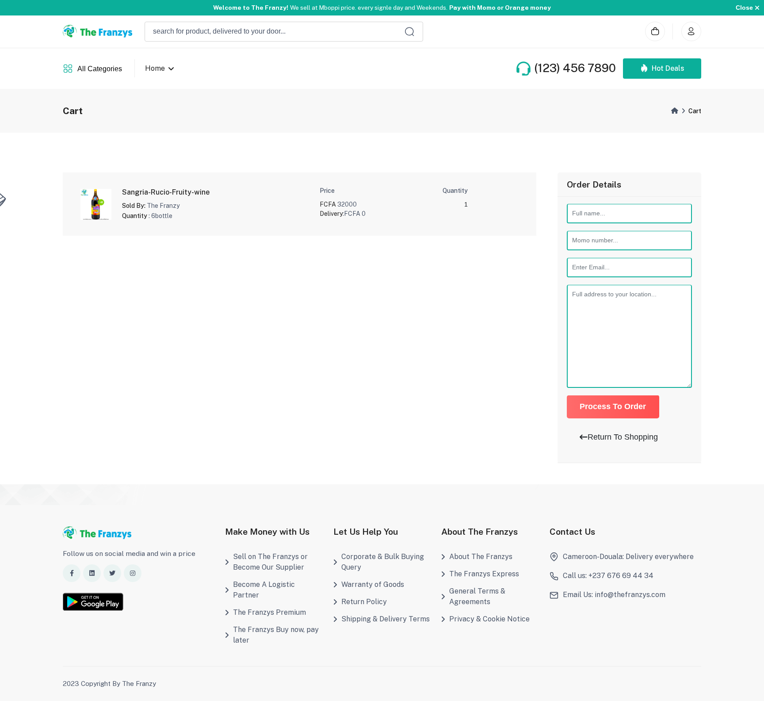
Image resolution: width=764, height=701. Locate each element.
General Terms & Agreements (477, 596)
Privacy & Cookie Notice (489, 619)
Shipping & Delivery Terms (385, 619)
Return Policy (364, 602)
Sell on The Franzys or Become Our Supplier (270, 561)
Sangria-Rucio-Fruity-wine (166, 192)
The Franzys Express (484, 574)
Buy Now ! (432, 7)
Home (155, 68)
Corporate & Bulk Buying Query (382, 561)
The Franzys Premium (269, 612)
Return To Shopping (623, 437)
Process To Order (613, 406)
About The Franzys (480, 556)
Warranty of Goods (372, 584)
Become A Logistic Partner (264, 589)
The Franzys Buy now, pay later (276, 634)
